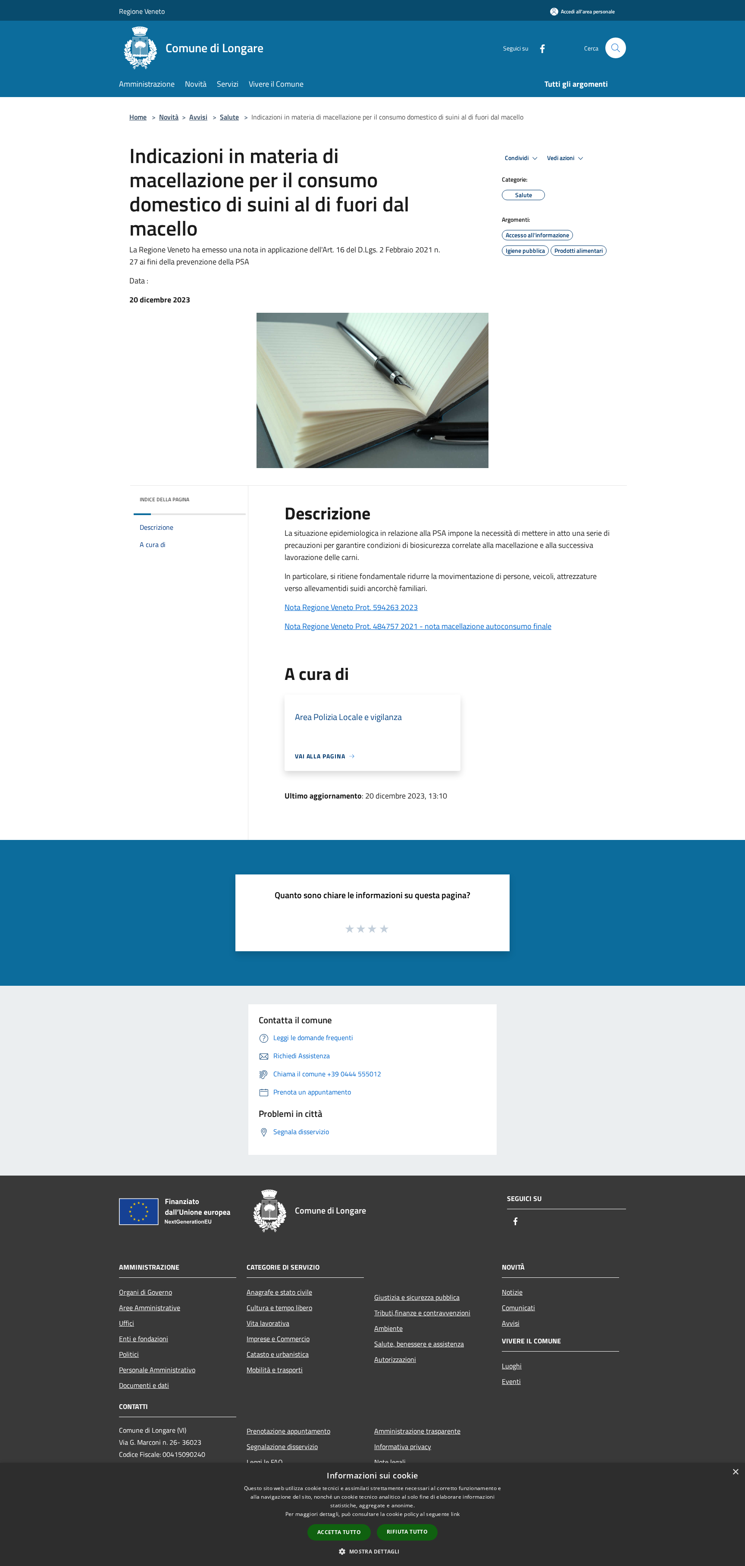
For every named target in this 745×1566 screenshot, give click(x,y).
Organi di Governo (145, 1292)
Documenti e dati (144, 1385)
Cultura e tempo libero (279, 1307)
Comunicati (518, 1307)
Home (138, 117)
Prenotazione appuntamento (288, 1431)
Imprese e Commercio (278, 1338)
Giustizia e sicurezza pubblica (417, 1297)
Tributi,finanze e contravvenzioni (422, 1313)
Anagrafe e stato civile (279, 1292)
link (455, 1514)
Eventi (511, 1381)
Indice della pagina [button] (164, 499)
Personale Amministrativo (157, 1370)
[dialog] (372, 1514)
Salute (229, 117)
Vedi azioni (561, 158)
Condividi (517, 158)
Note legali (390, 1462)
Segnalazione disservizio (282, 1446)
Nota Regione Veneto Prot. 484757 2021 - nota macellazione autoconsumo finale (418, 626)
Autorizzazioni (395, 1359)
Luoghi (512, 1366)
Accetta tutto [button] (339, 1532)
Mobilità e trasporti (275, 1370)
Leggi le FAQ (265, 1462)
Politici (129, 1354)
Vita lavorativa (268, 1323)
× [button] (735, 1472)
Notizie (512, 1292)
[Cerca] (615, 48)
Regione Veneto (142, 11)
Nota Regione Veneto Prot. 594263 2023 (351, 607)
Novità (168, 117)
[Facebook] (539, 47)
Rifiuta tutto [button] (407, 1531)
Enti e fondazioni (143, 1338)
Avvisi (198, 117)
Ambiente (388, 1328)
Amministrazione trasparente (417, 1431)
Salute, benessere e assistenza (419, 1344)
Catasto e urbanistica (278, 1354)
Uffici (126, 1323)
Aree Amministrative (149, 1307)
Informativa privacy (402, 1446)
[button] (372, 1551)
